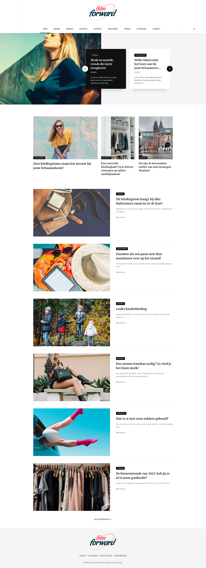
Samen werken (120, 556)
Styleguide (141, 29)
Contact (156, 29)
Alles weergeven (101, 519)
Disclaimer (93, 556)
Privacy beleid (106, 556)
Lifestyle (83, 29)
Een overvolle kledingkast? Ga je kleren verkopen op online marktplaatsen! (117, 169)
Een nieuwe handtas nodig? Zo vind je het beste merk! (143, 366)
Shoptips (98, 29)
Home (45, 29)
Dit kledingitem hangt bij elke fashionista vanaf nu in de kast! (139, 201)
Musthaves (113, 29)
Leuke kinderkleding (131, 309)
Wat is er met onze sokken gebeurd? (142, 419)
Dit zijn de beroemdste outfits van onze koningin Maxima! (155, 167)
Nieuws (57, 29)
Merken (69, 29)
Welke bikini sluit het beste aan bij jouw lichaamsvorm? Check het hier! (148, 64)
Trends (127, 29)
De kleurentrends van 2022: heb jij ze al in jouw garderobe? (143, 476)
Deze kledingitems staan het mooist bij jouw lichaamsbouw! (62, 166)
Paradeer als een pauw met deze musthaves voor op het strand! (139, 256)
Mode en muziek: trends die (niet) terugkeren (102, 64)
